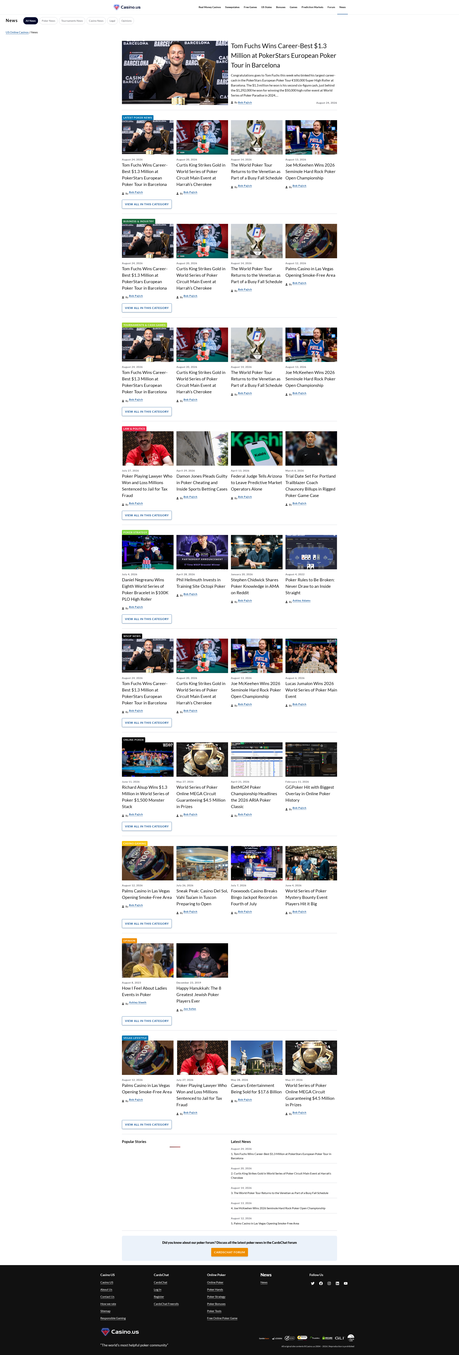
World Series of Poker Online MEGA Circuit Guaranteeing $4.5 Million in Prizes (200, 796)
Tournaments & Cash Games (144, 324)
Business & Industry (138, 221)
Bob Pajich (245, 102)
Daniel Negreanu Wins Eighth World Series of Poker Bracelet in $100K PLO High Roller (145, 589)
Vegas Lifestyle (135, 1037)
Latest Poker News (137, 117)
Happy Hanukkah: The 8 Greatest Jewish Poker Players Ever (198, 994)
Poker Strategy (135, 532)
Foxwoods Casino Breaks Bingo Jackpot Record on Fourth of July (254, 897)
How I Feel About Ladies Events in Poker (144, 991)
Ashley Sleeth (137, 1002)
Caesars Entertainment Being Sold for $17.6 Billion (256, 1088)
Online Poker (133, 739)
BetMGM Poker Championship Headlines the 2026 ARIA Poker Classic (254, 796)
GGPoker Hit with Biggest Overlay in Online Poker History (309, 793)
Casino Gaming (134, 843)
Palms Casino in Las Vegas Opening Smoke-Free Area (310, 272)
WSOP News (132, 636)
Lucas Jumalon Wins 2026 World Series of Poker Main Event (311, 690)
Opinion (129, 940)
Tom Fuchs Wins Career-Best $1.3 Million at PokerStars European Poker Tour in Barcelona (283, 55)
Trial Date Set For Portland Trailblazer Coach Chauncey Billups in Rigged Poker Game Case (310, 485)
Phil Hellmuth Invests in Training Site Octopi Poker (201, 583)
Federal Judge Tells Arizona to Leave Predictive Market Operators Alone (256, 482)
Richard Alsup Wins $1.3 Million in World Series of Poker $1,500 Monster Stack (145, 796)
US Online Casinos (17, 32)
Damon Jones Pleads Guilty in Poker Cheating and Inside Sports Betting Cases (201, 482)
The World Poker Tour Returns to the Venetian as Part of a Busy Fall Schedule (256, 171)
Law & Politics (134, 428)
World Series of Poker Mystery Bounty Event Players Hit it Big (306, 897)
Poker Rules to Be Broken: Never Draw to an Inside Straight (310, 586)
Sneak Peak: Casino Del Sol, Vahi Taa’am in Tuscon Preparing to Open (202, 897)
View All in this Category (147, 204)
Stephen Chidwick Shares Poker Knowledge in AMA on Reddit (255, 586)
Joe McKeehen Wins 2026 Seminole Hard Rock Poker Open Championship (310, 171)
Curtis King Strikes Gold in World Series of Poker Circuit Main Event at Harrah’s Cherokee (200, 174)
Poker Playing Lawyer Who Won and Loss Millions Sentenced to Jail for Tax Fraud (147, 485)
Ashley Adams (302, 600)
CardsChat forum (229, 1252)
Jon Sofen (190, 1008)
